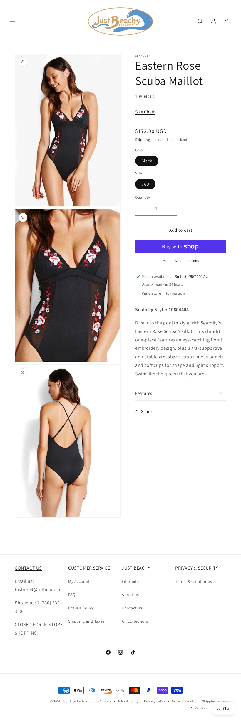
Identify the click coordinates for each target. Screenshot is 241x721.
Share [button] (146, 411)
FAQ (72, 594)
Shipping (142, 139)
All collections (135, 621)
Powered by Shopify (96, 701)
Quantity (142, 197)
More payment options (181, 260)
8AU (145, 184)
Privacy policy (155, 701)
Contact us (132, 608)
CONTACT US (28, 568)
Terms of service (184, 701)
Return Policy (81, 608)
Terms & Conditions (193, 581)
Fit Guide (130, 581)
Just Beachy (71, 701)
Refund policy (127, 701)
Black (146, 161)
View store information (163, 293)
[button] (12, 21)
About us (130, 594)
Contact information (210, 707)
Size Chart (145, 112)
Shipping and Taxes (86, 621)
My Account (79, 581)
